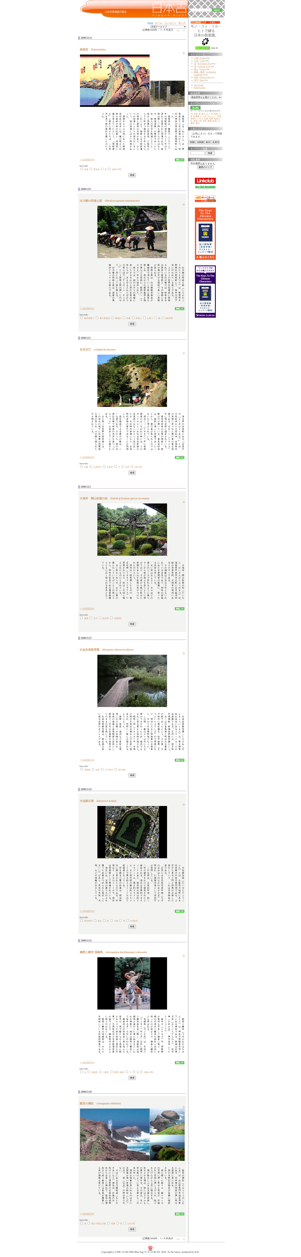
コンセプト (170, 23)
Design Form (205, 77)
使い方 (182, 23)
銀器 (215, 121)
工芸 (196, 61)
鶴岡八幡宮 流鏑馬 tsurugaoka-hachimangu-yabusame (115, 952)
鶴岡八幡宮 (119, 1072)
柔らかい (206, 114)
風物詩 (118, 318)
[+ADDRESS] (87, 159)
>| (184, 30)
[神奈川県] (117, 169)
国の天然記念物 (98, 1223)
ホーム (158, 23)
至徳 (196, 114)
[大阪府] (134, 921)
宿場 (86, 169)
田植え (139, 318)
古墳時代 (97, 467)
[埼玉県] (138, 467)
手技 (219, 116)
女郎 (205, 121)
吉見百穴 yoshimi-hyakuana (99, 349)
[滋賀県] (118, 618)
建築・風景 (199, 72)
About (150, 23)
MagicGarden (199, 87)
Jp (184, 53)
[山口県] (131, 1223)
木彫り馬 (197, 121)
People (202, 58)
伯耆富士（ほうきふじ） (204, 116)
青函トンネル (197, 118)
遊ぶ (196, 69)
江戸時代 (109, 770)
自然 (97, 770)
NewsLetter (199, 85)
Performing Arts (204, 63)
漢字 (196, 80)
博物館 (87, 770)
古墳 (116, 921)
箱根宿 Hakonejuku (94, 49)
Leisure (203, 69)
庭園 (86, 618)
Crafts (202, 61)
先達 (206, 118)
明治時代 (88, 921)
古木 (95, 618)
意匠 (196, 77)
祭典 (211, 118)
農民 (193, 123)
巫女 (100, 921)
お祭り (150, 318)
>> (178, 30)
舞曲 (210, 121)
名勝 (113, 1223)
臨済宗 (106, 618)
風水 (198, 123)
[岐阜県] (169, 318)
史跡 (127, 467)
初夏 (128, 318)
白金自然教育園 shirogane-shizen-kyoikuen (108, 649)
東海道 (96, 169)
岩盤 (86, 467)
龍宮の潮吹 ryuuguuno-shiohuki (102, 1103)
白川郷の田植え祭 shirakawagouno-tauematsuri (111, 200)
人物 (196, 58)
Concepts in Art (204, 66)
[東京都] (122, 770)
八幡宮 (106, 1072)
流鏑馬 (94, 1072)
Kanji (202, 80)
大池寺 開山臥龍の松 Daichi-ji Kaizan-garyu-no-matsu (116, 498)
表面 (216, 114)
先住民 (110, 467)
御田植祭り (89, 318)
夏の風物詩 (105, 318)
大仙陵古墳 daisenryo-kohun (99, 800)
